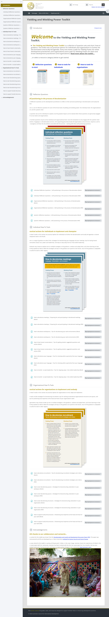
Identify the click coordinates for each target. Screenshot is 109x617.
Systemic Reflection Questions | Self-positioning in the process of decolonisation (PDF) (12, 28)
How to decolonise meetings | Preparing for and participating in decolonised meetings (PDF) (12, 38)
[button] (31, 28)
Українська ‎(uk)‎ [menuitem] (55, 13)
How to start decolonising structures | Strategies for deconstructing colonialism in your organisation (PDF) (12, 87)
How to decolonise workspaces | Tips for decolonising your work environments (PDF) (12, 45)
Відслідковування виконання (92, 190)
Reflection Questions (8, 8)
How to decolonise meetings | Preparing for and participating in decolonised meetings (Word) (12, 35)
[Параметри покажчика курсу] (21, 1)
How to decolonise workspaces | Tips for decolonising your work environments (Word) (12, 41)
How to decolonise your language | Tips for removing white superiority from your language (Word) (12, 54)
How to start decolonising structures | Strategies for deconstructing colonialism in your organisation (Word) (12, 84)
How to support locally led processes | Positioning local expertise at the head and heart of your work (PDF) (12, 94)
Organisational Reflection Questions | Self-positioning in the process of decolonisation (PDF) (12, 22)
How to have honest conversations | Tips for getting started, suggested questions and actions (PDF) (12, 51)
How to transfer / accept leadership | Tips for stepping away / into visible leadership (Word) (12, 61)
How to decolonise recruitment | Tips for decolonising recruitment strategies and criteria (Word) (12, 71)
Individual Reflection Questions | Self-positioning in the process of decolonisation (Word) (12, 12)
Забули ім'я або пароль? (98, 7)
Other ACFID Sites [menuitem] (43, 13)
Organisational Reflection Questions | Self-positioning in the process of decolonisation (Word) (12, 18)
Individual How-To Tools (9, 31)
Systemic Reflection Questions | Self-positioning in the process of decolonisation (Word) (12, 25)
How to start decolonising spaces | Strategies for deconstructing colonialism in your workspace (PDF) (12, 81)
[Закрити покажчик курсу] (1, 1)
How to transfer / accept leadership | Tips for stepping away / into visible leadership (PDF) (12, 64)
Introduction (6, 5)
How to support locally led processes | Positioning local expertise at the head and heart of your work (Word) (12, 91)
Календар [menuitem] (34, 13)
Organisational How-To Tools (11, 68)
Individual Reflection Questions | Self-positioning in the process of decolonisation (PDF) (12, 15)
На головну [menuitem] (29, 13)
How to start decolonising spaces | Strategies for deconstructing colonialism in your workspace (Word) (12, 77)
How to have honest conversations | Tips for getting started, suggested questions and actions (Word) (12, 48)
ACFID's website (35, 610)
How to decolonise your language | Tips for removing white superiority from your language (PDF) (12, 58)
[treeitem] (11, 5)
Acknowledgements (8, 97)
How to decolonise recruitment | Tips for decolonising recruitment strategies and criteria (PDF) (12, 74)
